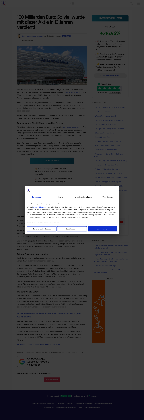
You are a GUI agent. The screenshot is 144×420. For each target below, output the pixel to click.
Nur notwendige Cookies (42, 229)
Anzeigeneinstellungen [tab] (83, 197)
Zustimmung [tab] (36, 197)
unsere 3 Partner (39, 207)
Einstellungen (71, 229)
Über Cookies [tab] (107, 197)
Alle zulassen (102, 229)
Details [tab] (60, 197)
